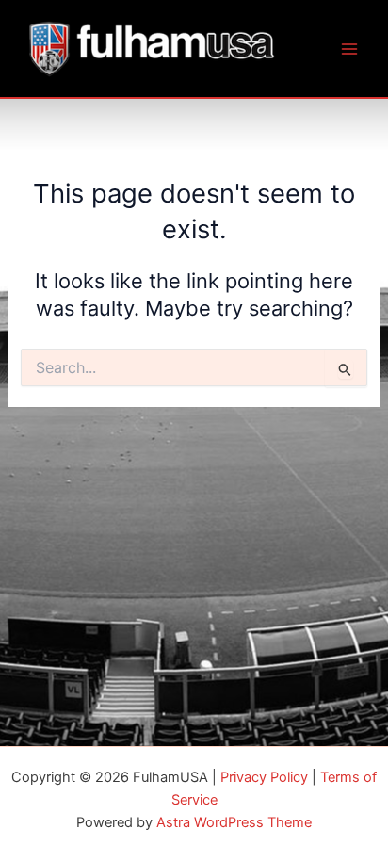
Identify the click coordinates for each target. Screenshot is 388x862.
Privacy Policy (264, 777)
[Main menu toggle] (349, 49)
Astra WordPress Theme (234, 822)
